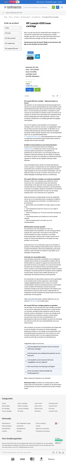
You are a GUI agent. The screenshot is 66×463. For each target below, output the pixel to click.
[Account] (53, 7)
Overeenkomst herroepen (43, 431)
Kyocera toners (53, 406)
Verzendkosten (6, 428)
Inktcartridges (6, 406)
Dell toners (38, 411)
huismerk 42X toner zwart (33, 136)
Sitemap (19, 431)
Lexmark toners (53, 411)
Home (5, 17)
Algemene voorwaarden (42, 428)
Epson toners (38, 406)
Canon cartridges (7, 411)
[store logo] (13, 7)
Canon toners (38, 403)
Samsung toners (53, 403)
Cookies (38, 426)
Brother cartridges (23, 406)
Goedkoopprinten (29, 149)
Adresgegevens (21, 428)
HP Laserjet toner (36, 17)
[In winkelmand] (37, 90)
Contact (60, 2)
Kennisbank (20, 426)
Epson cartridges (22, 403)
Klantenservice (6, 423)
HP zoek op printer (25, 17)
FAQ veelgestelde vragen (24, 423)
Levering (4, 431)
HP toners (16, 17)
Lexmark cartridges (23, 408)
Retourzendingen (7, 426)
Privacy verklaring (41, 423)
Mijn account (40, 2)
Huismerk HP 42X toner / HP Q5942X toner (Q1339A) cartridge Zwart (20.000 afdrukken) (32, 71)
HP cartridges (6, 408)
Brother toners (33, 301)
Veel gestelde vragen (51, 2)
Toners (10, 17)
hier (25, 44)
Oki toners (51, 408)
